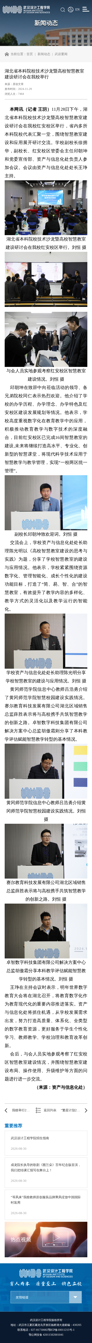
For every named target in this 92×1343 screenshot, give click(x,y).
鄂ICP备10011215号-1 (61, 1329)
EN (77, 9)
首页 (29, 54)
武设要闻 (61, 54)
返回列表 (50, 1110)
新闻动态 (44, 54)
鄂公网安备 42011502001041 (46, 1334)
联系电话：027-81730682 (32, 1329)
